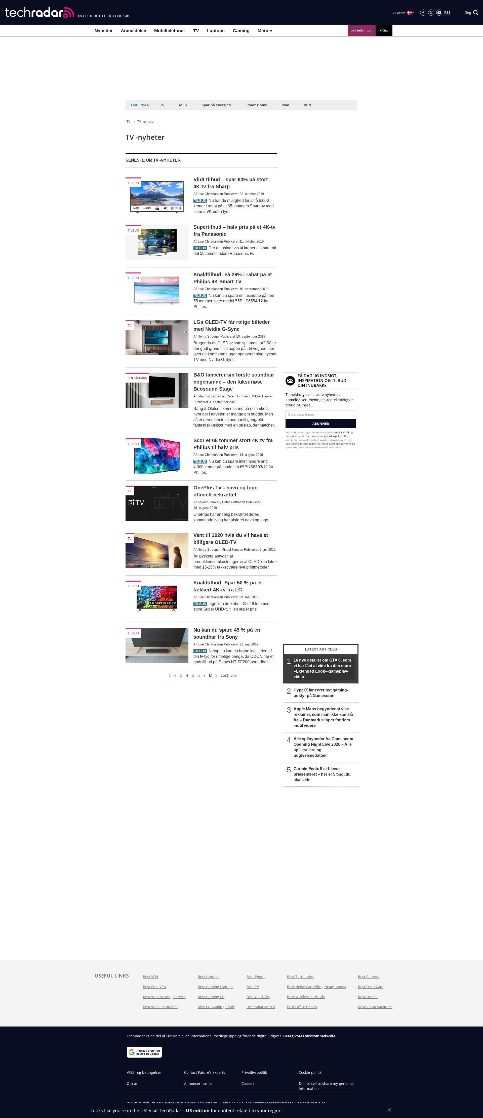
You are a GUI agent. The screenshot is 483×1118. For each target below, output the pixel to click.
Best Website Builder (160, 1006)
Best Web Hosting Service (164, 996)
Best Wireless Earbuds (306, 996)
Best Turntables (300, 976)
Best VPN (150, 976)
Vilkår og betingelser (144, 1072)
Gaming (241, 30)
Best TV (253, 986)
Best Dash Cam (370, 986)
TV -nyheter (146, 121)
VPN (307, 105)
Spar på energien (216, 105)
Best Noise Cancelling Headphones (316, 986)
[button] (471, 12)
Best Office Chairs (302, 1006)
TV (196, 30)
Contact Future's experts (204, 1072)
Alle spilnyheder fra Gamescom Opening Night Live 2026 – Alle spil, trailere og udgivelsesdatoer (323, 747)
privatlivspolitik (333, 436)
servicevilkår (342, 432)
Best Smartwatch (261, 1006)
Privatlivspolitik (254, 1072)
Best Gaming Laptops (215, 986)
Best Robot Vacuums (375, 1006)
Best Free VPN (154, 986)
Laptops (216, 30)
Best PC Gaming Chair (216, 1006)
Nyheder (104, 30)
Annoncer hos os (198, 1083)
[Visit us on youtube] (439, 13)
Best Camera (368, 976)
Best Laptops (208, 976)
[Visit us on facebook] (423, 13)
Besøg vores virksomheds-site (309, 1036)
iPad (285, 105)
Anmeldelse (133, 30)
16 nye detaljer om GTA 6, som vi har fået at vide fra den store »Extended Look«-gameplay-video (322, 668)
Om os (132, 1083)
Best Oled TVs (258, 996)
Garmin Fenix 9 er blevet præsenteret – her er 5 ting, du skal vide (322, 774)
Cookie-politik (310, 1072)
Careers (248, 1083)
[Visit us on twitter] (431, 13)
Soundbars (137, 378)
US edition (198, 1110)
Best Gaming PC (211, 996)
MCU (183, 105)
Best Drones (368, 996)
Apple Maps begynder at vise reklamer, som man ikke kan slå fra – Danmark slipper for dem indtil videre (323, 717)
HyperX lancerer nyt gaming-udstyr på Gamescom (321, 693)
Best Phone (256, 976)
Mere (263, 30)
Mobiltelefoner (169, 30)
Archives (229, 676)
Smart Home (256, 105)
